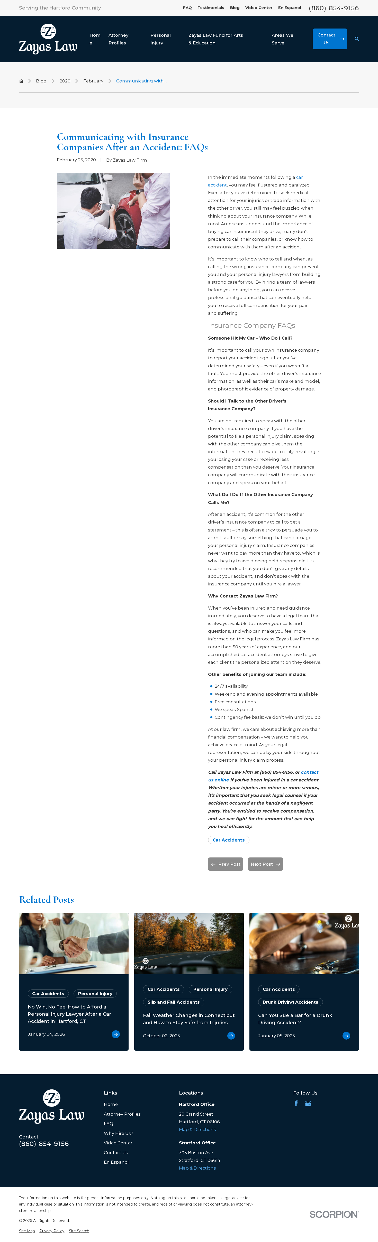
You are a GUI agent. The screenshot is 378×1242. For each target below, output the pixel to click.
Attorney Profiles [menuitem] (118, 39)
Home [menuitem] (95, 39)
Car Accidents (229, 840)
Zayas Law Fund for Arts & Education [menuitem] (215, 39)
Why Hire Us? (118, 1133)
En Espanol (289, 7)
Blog (235, 7)
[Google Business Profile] (308, 1103)
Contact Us (116, 1152)
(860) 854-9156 (334, 8)
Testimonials (210, 7)
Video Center (259, 7)
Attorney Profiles (122, 1114)
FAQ (187, 7)
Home (111, 1104)
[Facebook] (296, 1103)
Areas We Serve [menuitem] (282, 39)
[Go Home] (21, 81)
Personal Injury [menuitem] (160, 39)
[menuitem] (27, 1231)
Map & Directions (197, 1129)
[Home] (48, 39)
